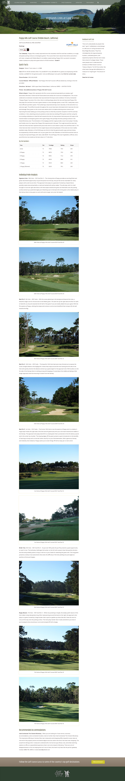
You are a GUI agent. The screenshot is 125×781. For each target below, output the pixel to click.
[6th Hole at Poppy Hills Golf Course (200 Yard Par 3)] (49, 334)
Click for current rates (70, 74)
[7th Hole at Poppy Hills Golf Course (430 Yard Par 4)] (49, 648)
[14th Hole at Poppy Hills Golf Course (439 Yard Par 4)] (49, 399)
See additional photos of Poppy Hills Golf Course (37, 90)
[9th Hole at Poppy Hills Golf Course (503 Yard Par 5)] (49, 583)
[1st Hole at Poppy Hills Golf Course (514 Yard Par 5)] (49, 466)
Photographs (66, 2)
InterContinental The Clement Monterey (30, 733)
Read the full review (87, 77)
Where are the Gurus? (98, 762)
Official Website (33, 80)
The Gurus (90, 2)
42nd (22, 50)
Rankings (33, 2)
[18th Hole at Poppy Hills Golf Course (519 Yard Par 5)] (49, 218)
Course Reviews (20, 2)
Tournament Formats (49, 2)
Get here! (28, 86)
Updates (79, 2)
